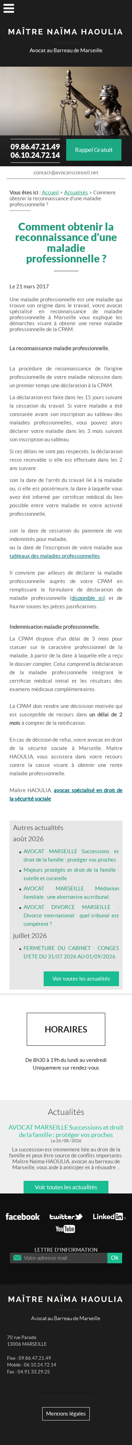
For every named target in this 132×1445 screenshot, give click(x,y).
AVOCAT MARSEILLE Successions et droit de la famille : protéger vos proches (66, 1131)
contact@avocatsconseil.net (66, 172)
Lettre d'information (66, 1250)
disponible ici (87, 598)
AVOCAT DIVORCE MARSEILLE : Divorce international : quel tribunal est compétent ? (71, 915)
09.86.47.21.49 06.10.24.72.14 (35, 150)
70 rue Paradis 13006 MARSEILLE (27, 1341)
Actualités (76, 192)
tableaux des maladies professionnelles (55, 556)
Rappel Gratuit (94, 150)
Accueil (50, 192)
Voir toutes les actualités (81, 979)
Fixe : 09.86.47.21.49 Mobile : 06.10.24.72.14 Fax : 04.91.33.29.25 (31, 1365)
